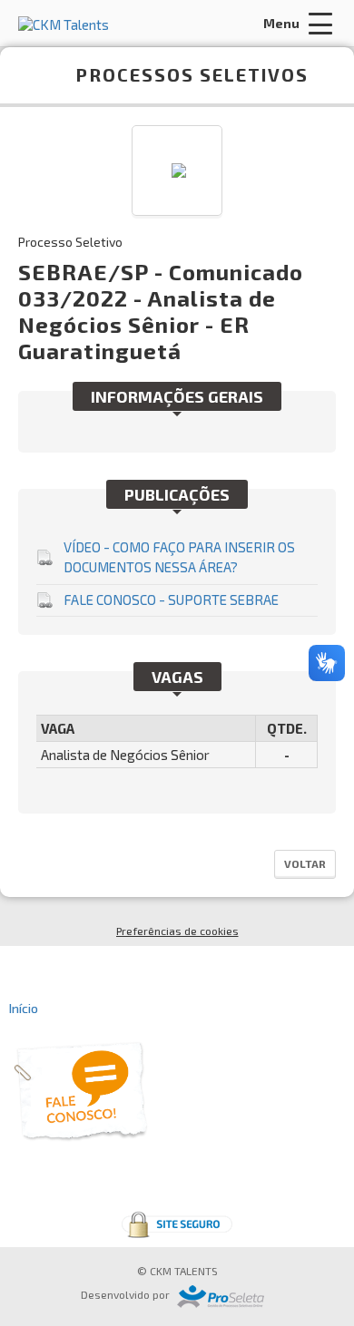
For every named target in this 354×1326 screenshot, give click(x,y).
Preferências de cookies (177, 930)
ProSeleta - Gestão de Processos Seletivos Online (220, 1296)
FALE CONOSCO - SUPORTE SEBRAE (171, 599)
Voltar (305, 863)
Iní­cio (23, 1008)
